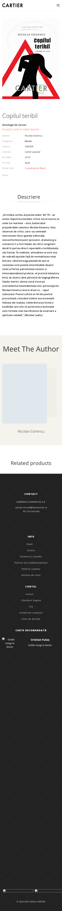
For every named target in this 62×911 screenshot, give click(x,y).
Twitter (31, 526)
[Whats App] (42, 176)
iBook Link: (8, 168)
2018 (27, 157)
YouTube (35, 526)
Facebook (27, 526)
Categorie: (7, 141)
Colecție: (6, 151)
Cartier (29, 146)
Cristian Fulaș (40, 639)
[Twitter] (29, 176)
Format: (6, 162)
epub (27, 162)
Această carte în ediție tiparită (20, 129)
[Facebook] (23, 176)
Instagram (31, 522)
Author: (6, 135)
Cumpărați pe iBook (35, 168)
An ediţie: (7, 157)
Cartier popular (32, 151)
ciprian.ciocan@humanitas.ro (31, 507)
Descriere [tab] (28, 196)
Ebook (28, 141)
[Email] (48, 176)
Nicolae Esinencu (33, 135)
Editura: (6, 146)
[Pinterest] (35, 176)
